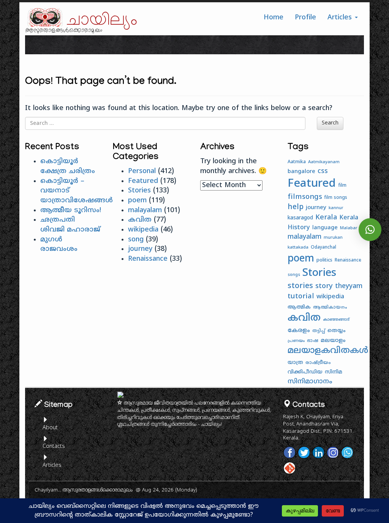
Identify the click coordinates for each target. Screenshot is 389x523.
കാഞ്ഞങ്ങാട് (336, 319)
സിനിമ (333, 372)
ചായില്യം (102, 20)
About (50, 428)
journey (140, 249)
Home (273, 17)
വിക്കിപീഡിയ (305, 372)
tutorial (301, 296)
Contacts (54, 446)
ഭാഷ (312, 341)
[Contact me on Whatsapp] (347, 452)
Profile (305, 17)
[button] (370, 229)
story (324, 286)
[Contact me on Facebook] (289, 452)
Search (330, 123)
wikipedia (143, 229)
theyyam (348, 286)
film (342, 186)
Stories (139, 190)
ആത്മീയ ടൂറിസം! (70, 210)
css (323, 171)
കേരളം (299, 330)
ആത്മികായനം (330, 307)
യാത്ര (295, 362)
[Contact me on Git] (289, 468)
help (296, 207)
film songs (335, 198)
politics (324, 260)
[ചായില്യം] (44, 17)
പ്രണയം (296, 341)
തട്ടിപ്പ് (318, 331)
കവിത (140, 220)
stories (300, 286)
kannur (336, 208)
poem (137, 200)
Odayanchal (323, 247)
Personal (142, 171)
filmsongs (305, 197)
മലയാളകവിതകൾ (328, 351)
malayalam (145, 210)
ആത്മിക (299, 307)
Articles (340, 17)
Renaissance (148, 259)
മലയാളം (333, 340)
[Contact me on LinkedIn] (318, 452)
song (136, 239)
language (325, 228)
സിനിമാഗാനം (310, 382)
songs (294, 274)
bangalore (301, 171)
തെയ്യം (336, 331)
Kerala (326, 217)
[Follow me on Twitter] (304, 452)
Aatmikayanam (324, 162)
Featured (143, 181)
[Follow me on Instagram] (333, 452)
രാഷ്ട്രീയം (318, 363)
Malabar (348, 228)
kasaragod (300, 218)
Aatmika (297, 162)
